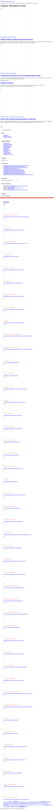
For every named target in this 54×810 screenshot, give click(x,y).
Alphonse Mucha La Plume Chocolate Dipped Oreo (16, 39)
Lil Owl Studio (6, 148)
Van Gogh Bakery (12, 116)
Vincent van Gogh (20, 116)
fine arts (49, 802)
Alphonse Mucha (3, 37)
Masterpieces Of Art (8, 137)
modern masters (34, 803)
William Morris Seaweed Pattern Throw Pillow (13, 415)
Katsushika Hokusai (16, 334)
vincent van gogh (15, 806)
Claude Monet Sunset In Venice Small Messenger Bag (14, 173)
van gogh (46, 804)
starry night (26, 804)
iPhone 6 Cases (12, 241)
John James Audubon (8, 638)
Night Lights (6, 506)
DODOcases (12, 267)
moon (39, 803)
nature (42, 803)
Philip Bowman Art (7, 147)
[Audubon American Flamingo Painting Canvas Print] (8, 636)
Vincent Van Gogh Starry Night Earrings (11, 455)
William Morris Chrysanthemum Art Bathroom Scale (14, 171)
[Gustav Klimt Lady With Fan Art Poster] (8, 252)
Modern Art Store (7, 136)
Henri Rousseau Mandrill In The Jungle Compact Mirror (14, 574)
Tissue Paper (13, 440)
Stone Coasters (14, 466)
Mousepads (6, 426)
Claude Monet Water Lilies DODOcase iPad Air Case (14, 169)
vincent (9, 806)
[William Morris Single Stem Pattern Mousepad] (8, 424)
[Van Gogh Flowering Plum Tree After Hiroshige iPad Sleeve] (8, 663)
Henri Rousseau (7, 545)
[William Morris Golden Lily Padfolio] (8, 477)
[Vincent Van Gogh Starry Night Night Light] (8, 504)
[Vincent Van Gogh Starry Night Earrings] (8, 451)
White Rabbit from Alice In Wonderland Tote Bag (13, 170)
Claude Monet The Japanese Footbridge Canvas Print (14, 172)
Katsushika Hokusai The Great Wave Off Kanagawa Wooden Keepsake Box (18, 349)
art (10, 802)
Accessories (6, 572)
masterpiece (23, 803)
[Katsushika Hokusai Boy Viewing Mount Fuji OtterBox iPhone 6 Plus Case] (8, 332)
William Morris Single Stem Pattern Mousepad (13, 428)
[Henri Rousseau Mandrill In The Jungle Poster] (8, 544)
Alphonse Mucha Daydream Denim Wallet (12, 627)
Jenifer (5, 185)
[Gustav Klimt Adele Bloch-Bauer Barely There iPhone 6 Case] (8, 239)
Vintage (9, 559)
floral (5, 803)
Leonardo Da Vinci (12, 73)
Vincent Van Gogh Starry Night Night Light (12, 508)
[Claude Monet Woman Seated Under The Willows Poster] (8, 398)
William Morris (14, 294)
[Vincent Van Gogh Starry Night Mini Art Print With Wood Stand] (8, 213)
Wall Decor (14, 638)
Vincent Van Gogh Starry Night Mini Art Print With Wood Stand (16, 165)
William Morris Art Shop (9, 154)
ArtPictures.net (7, 143)
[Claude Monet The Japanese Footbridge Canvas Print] (8, 305)
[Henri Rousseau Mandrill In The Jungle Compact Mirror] (8, 570)
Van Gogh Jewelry (7, 453)
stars (29, 804)
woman (26, 806)
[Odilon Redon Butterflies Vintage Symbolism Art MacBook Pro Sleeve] (8, 530)
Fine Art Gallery (11, 186)
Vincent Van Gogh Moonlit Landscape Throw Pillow (14, 653)
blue (22, 801)
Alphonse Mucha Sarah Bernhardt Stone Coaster (13, 468)
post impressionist (16, 804)
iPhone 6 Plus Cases (7, 334)
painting (6, 804)
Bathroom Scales (7, 294)
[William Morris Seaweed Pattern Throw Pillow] (8, 411)
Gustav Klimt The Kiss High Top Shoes (11, 362)
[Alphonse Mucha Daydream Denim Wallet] (8, 623)
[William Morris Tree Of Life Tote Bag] (8, 371)
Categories (3, 180)
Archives (3, 195)
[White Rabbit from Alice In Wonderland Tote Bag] (8, 279)
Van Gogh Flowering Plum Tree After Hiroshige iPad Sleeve (15, 667)
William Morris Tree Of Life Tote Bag (11, 375)
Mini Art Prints (7, 214)
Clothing (11, 387)
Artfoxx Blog (6, 149)
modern (28, 803)
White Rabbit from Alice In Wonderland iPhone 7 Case (14, 166)
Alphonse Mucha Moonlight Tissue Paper (12, 441)
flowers (7, 803)
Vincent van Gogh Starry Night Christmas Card (13, 521)
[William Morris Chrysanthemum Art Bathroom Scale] (8, 292)
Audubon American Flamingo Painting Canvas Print (14, 640)
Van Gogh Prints (7, 153)
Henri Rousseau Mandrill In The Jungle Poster (13, 547)
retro (22, 804)
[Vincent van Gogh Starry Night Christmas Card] (8, 517)
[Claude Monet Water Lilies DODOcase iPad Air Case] (8, 266)
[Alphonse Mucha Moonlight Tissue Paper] (8, 438)
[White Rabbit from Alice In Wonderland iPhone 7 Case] (8, 226)
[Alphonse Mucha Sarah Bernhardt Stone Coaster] (8, 464)
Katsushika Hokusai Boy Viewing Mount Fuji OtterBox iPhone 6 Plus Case (18, 174)
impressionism (17, 803)
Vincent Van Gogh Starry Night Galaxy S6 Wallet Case (14, 587)
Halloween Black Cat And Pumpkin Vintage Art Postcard (15, 561)
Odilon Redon (6, 532)
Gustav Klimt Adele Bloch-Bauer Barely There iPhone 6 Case (16, 167)
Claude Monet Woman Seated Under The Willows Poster (15, 402)
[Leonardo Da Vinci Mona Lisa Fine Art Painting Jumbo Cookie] (14, 71)
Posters (11, 254)
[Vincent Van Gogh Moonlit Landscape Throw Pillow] (8, 650)
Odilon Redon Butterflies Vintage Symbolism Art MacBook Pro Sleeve (17, 534)
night (44, 803)
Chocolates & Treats (12, 37)
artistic (15, 802)
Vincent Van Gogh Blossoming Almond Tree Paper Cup (14, 494)
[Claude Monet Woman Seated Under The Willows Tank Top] (8, 385)
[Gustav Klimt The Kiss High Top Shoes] (8, 358)
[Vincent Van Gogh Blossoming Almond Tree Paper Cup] (8, 491)
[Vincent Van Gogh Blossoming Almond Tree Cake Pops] (14, 114)
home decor (12, 803)
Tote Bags (5, 373)
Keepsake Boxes (15, 347)
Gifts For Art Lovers (7, 150)
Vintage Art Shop (7, 152)
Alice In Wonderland (8, 228)
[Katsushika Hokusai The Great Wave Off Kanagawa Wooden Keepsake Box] (8, 345)
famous (39, 801)
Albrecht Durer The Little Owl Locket (15, 187)
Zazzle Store (6, 135)
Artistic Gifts (6, 151)
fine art (43, 802)
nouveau (46, 803)
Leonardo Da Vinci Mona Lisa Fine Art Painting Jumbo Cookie (20, 75)
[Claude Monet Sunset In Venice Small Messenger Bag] (8, 318)
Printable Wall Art (7, 146)
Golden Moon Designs (8, 144)
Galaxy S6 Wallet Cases (8, 585)
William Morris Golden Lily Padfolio (11, 481)
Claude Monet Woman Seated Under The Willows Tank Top (15, 388)
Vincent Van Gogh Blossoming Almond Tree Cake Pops (18, 119)
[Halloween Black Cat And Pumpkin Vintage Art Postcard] (8, 557)
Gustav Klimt (6, 241)
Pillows (5, 413)
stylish (32, 804)
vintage (22, 806)
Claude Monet (6, 267)
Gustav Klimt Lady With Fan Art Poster (11, 168)
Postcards (6, 519)
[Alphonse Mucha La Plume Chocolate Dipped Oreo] (14, 35)
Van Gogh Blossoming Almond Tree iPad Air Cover (18, 185)
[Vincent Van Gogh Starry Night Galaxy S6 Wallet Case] (8, 583)
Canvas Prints (6, 307)
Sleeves (11, 532)
